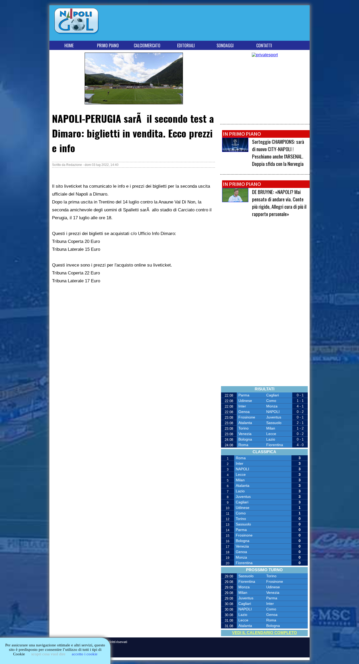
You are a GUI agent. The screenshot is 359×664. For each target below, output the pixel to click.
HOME (69, 45)
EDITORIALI (186, 45)
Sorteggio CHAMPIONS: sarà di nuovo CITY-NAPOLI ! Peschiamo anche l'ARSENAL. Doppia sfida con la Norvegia (278, 152)
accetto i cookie (85, 654)
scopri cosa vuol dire (48, 654)
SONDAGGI (225, 45)
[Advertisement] (212, 24)
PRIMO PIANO (108, 45)
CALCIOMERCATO (147, 45)
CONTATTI (264, 45)
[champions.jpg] (235, 150)
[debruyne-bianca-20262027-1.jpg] (235, 200)
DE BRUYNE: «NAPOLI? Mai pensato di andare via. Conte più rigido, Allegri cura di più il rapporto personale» (279, 202)
